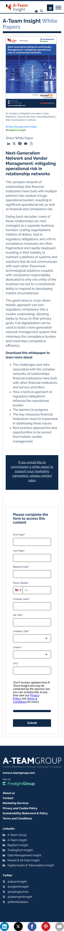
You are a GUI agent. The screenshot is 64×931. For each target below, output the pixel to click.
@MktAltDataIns (17, 902)
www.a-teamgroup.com (19, 773)
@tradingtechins (18, 891)
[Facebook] (32, 926)
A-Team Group (16, 835)
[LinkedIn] (4, 926)
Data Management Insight (22, 127)
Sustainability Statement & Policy (25, 813)
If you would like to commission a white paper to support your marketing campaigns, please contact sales (32, 471)
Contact (8, 798)
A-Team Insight (17, 840)
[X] (18, 926)
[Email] (59, 926)
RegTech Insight (17, 130)
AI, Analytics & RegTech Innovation (24, 113)
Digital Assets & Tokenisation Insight (30, 865)
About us (9, 793)
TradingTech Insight (20, 850)
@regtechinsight (18, 886)
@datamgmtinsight (19, 896)
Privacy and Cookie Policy (20, 808)
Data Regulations (46, 117)
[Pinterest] (45, 926)
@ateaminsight (17, 881)
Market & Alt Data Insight (23, 860)
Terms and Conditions (17, 818)
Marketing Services (16, 803)
